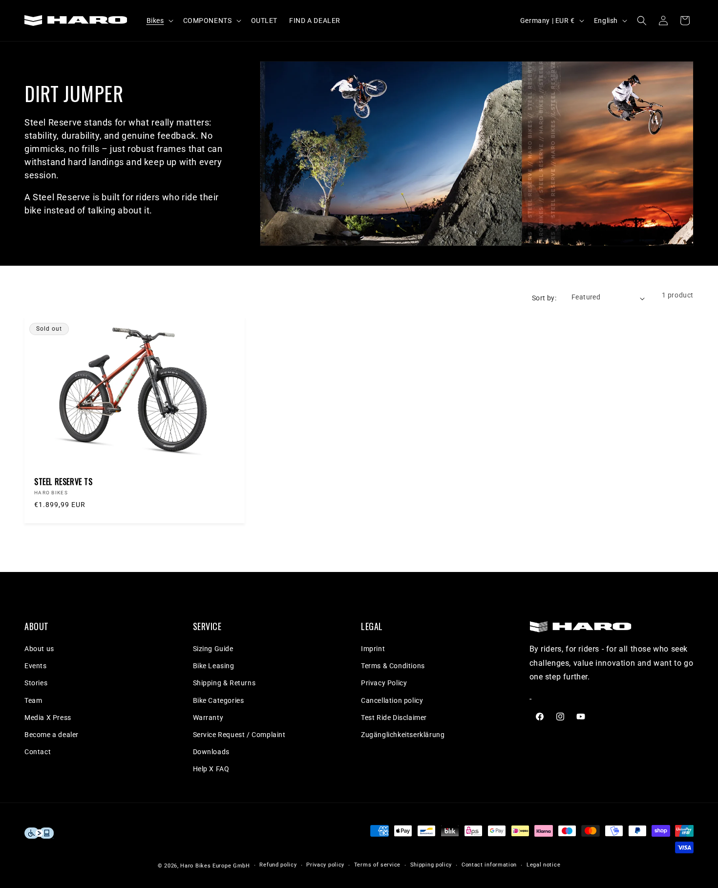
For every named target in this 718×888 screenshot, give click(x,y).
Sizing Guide (213, 649)
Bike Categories (218, 700)
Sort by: (544, 298)
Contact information (489, 865)
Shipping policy (431, 865)
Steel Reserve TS (63, 482)
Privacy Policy (384, 683)
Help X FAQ (211, 769)
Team (33, 700)
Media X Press (47, 717)
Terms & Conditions (393, 666)
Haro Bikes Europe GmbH (215, 866)
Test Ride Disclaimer (394, 717)
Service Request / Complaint (239, 735)
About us (39, 649)
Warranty (208, 717)
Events (35, 666)
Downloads (211, 752)
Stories (35, 683)
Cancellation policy (392, 700)
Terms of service (377, 865)
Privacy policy (325, 865)
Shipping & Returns (224, 683)
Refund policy (277, 865)
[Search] (642, 20)
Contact (37, 752)
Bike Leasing (213, 666)
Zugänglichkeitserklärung (402, 735)
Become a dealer (51, 735)
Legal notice (543, 865)
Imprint (373, 649)
